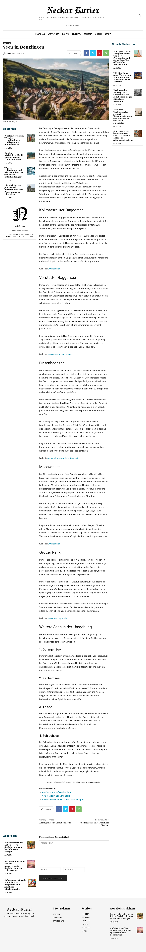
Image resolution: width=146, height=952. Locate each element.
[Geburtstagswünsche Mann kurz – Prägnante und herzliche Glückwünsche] (32, 883)
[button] (139, 15)
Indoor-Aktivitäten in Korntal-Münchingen (63, 799)
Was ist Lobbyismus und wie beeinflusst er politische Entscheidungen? (13, 172)
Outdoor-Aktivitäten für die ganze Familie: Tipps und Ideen (14, 156)
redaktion (10, 53)
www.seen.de (54, 268)
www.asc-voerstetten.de (60, 354)
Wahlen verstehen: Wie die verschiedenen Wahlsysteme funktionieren (14, 140)
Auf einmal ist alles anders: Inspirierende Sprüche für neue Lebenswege (14, 866)
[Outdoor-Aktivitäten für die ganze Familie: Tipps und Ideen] (31, 155)
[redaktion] (5, 53)
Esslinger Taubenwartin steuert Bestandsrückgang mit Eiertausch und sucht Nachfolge (123, 116)
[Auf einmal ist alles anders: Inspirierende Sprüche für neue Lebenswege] (31, 864)
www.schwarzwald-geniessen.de (63, 457)
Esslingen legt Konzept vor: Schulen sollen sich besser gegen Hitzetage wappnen (122, 96)
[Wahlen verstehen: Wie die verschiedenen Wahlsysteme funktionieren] (31, 138)
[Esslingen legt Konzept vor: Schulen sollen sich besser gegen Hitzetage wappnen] (138, 92)
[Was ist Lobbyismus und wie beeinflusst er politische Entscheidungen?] (31, 171)
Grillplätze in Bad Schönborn (56, 795)
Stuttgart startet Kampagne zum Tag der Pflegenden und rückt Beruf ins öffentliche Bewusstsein (122, 58)
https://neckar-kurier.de (19, 231)
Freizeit (6, 43)
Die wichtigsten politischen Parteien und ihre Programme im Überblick (13, 190)
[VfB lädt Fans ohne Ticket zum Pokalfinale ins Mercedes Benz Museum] (138, 75)
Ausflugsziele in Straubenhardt (57, 792)
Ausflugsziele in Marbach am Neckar (94, 824)
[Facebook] (86, 53)
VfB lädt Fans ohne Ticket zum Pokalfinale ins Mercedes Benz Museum (122, 77)
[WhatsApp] (106, 53)
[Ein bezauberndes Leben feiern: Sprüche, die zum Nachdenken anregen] (31, 845)
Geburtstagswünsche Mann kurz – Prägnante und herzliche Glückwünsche (15, 885)
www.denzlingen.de (57, 618)
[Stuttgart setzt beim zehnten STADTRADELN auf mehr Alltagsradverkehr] (138, 133)
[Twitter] (93, 53)
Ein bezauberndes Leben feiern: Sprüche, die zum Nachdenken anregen (13, 847)
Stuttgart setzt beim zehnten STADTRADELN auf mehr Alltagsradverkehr (123, 135)
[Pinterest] (99, 53)
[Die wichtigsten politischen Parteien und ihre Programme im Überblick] (31, 188)
